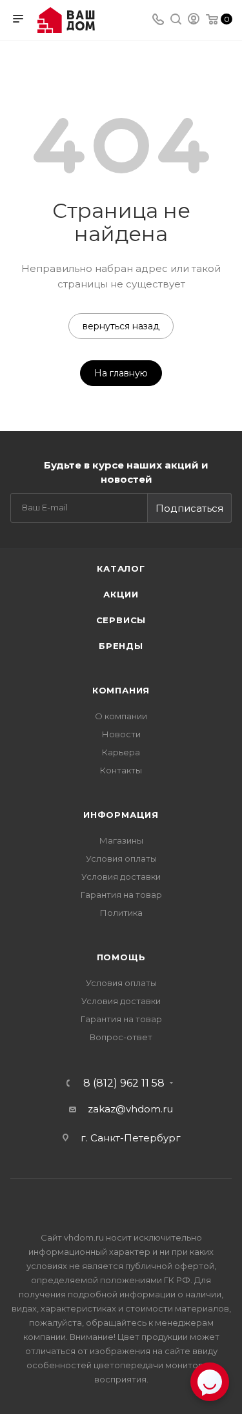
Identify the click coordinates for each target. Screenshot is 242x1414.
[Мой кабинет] (193, 20)
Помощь (121, 957)
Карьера (121, 752)
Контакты (121, 770)
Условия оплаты (121, 858)
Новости (121, 734)
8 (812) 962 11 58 (124, 1083)
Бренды (121, 646)
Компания (121, 690)
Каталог (121, 568)
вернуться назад (121, 326)
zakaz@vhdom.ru (130, 1109)
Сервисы (121, 620)
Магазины (121, 840)
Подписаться (189, 508)
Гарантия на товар (121, 894)
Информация (121, 814)
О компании (121, 716)
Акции (121, 594)
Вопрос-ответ (121, 1037)
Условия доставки (121, 876)
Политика (121, 912)
